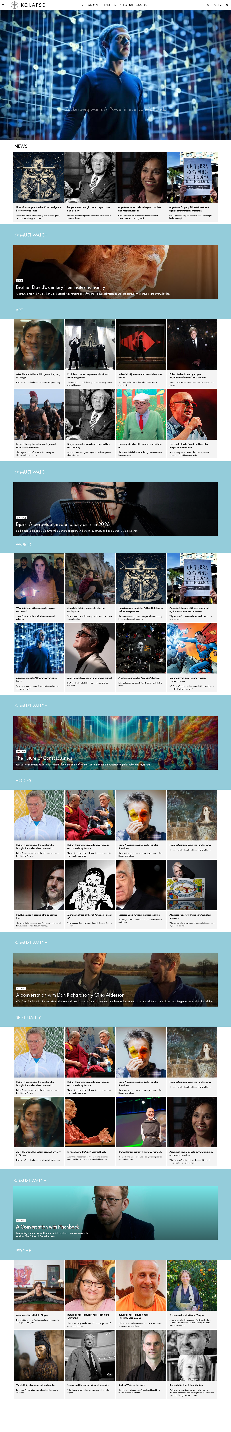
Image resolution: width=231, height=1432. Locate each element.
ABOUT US (141, 4)
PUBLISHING (126, 5)
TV (115, 5)
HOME (81, 5)
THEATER (105, 4)
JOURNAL (93, 4)
